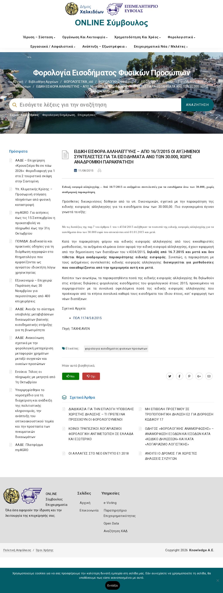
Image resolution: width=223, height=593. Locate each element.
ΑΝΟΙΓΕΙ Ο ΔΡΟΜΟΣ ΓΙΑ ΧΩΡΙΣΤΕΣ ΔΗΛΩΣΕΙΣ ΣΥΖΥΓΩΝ (171, 456)
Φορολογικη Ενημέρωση (58, 115)
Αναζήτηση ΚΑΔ (116, 531)
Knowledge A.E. (201, 550)
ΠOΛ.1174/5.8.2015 (87, 318)
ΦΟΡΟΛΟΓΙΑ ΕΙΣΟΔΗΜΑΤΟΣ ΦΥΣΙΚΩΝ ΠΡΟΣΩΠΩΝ (116, 348)
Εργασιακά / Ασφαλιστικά (52, 46)
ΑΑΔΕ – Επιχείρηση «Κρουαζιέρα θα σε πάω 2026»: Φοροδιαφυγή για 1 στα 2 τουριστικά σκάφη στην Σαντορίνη (35, 170)
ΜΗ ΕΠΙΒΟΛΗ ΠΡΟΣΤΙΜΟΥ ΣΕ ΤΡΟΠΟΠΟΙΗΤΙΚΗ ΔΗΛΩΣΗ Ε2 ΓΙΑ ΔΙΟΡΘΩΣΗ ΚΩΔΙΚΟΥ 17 (179, 414)
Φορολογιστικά (181, 37)
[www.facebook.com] (179, 376)
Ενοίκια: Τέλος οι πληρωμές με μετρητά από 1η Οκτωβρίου (35, 377)
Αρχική (18, 81)
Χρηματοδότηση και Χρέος (136, 37)
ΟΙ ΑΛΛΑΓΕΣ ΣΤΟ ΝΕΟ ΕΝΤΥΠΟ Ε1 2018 (99, 453)
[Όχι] (217, 582)
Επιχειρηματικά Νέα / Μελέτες (160, 46)
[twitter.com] (170, 376)
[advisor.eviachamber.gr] (209, 376)
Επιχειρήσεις (87, 115)
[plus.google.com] (199, 376)
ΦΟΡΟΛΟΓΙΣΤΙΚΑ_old (78, 81)
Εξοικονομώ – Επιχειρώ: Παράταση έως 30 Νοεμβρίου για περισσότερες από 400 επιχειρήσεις (34, 290)
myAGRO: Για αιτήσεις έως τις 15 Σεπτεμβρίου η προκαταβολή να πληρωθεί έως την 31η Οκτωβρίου (35, 223)
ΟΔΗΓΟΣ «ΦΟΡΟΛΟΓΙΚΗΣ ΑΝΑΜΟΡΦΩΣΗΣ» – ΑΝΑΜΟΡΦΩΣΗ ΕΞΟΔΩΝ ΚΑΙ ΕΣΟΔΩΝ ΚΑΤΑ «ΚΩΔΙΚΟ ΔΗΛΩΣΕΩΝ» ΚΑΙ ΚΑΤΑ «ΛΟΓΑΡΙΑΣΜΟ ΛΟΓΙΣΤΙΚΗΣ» (179, 436)
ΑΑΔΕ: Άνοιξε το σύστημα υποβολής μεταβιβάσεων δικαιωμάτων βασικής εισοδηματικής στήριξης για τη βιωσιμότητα (34, 319)
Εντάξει (112, 585)
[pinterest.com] (189, 376)
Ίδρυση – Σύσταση (38, 37)
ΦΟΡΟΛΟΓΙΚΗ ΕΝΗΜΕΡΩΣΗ (117, 81)
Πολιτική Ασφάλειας (17, 550)
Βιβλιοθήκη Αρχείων (43, 81)
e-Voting (110, 503)
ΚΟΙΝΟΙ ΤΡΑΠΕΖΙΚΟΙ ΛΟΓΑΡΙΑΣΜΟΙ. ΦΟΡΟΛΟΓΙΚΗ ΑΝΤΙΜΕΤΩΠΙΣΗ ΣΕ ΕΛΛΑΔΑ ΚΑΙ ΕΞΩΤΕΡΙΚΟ (101, 434)
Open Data (111, 523)
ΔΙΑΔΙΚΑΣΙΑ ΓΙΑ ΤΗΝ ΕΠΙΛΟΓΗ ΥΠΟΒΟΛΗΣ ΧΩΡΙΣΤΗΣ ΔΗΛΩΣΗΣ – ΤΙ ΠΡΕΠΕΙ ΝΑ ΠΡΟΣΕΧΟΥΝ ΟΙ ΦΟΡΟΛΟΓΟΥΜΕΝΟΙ (101, 414)
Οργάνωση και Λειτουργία (84, 37)
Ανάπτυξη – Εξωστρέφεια (104, 46)
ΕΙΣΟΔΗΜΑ (148, 81)
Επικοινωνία (89, 510)
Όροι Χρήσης (44, 550)
